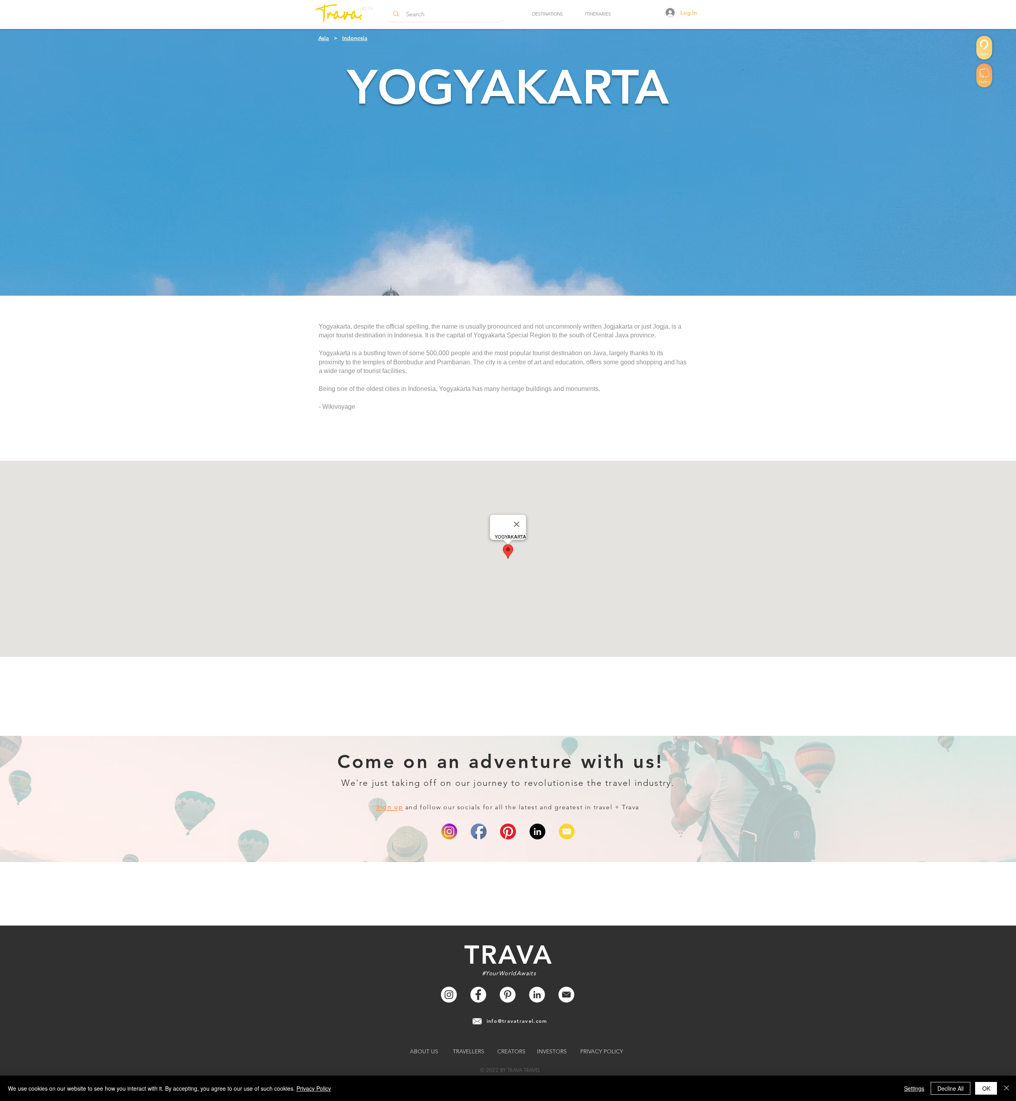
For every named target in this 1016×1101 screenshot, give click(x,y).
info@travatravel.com (517, 1021)
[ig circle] (449, 831)
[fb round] (479, 831)
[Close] (1006, 1088)
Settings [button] (914, 1088)
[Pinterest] (508, 831)
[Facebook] (478, 995)
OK (986, 1088)
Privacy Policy (313, 1088)
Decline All (950, 1088)
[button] (547, 14)
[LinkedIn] (537, 831)
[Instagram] (449, 995)
